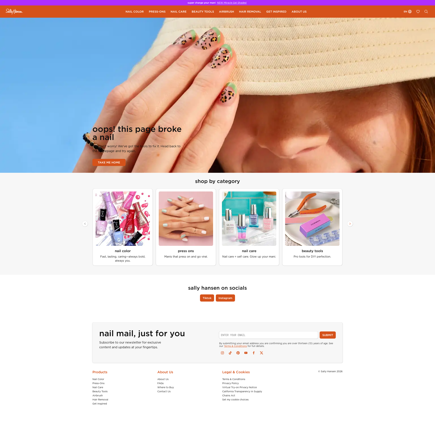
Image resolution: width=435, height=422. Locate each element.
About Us (163, 379)
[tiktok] (230, 353)
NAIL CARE (179, 11)
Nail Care (97, 387)
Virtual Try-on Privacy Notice (239, 387)
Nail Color (98, 379)
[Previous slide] (85, 223)
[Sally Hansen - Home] (14, 11)
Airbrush (97, 395)
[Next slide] (350, 223)
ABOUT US (299, 11)
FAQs (160, 383)
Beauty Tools (100, 391)
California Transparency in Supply (242, 391)
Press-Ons (98, 383)
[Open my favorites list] (418, 11)
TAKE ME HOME (109, 162)
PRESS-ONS (157, 11)
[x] (261, 353)
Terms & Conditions (235, 346)
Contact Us (164, 391)
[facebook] (253, 353)
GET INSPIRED (276, 11)
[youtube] (246, 353)
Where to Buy (165, 387)
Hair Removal (100, 399)
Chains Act (228, 395)
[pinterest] (238, 353)
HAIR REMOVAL (250, 11)
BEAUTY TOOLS (203, 11)
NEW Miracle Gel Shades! (232, 2)
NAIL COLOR (135, 11)
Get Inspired (99, 403)
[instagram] (222, 353)
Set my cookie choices (235, 399)
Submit (327, 335)
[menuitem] (134, 11)
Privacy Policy (230, 383)
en (405, 11)
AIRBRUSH (226, 11)
